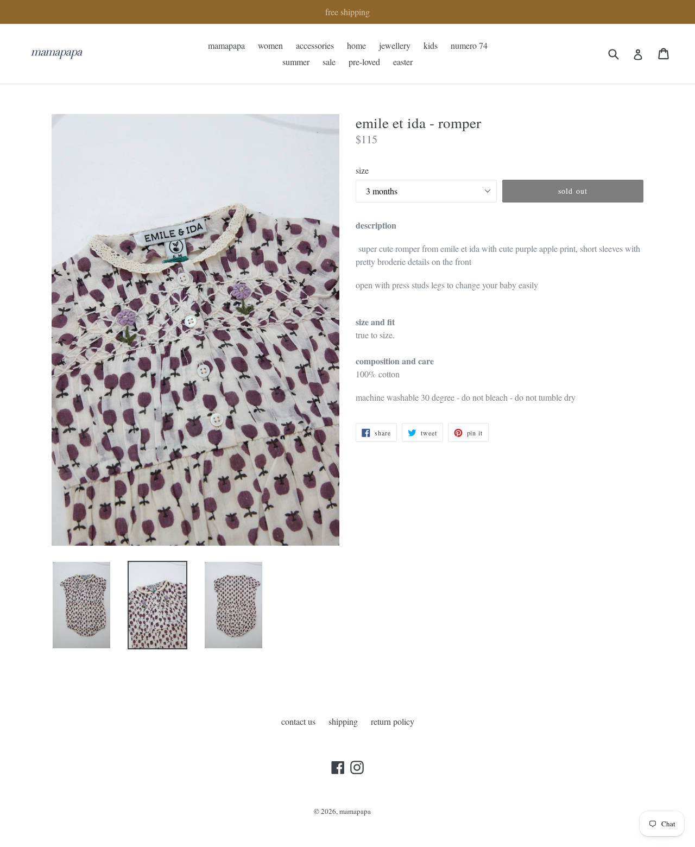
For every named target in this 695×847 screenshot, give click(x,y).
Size (362, 170)
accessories (315, 45)
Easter (403, 61)
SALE (329, 61)
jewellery (394, 45)
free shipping (347, 11)
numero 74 (469, 45)
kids (431, 45)
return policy (392, 721)
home (356, 45)
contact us (298, 721)
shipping (343, 721)
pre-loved (364, 61)
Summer (295, 61)
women (270, 45)
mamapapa (226, 45)
